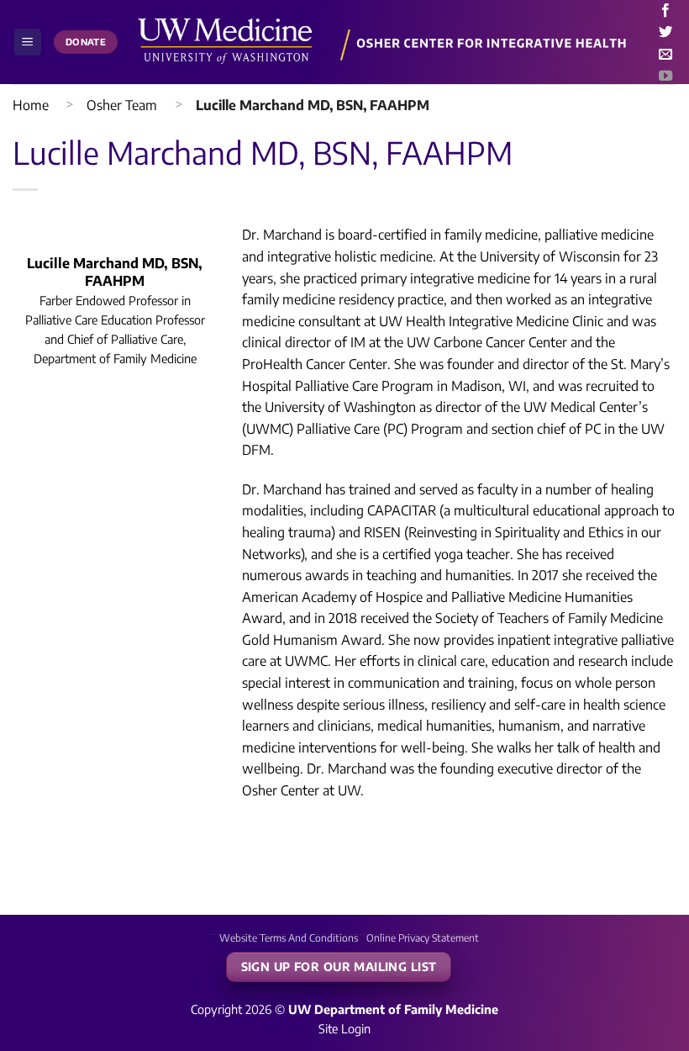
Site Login (344, 1028)
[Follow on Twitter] (665, 32)
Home (31, 105)
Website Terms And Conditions (288, 938)
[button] (27, 42)
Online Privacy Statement (422, 938)
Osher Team (122, 105)
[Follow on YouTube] (665, 76)
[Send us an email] (665, 54)
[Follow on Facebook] (665, 10)
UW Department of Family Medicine (393, 1009)
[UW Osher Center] (386, 42)
